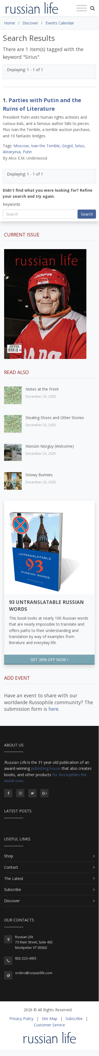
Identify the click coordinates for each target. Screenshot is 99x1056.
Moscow (21, 145)
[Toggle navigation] (82, 8)
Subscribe (12, 889)
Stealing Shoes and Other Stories (55, 417)
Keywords (11, 204)
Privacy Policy (21, 1018)
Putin (27, 151)
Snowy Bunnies (39, 474)
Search (87, 214)
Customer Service (49, 1024)
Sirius (79, 145)
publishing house (46, 768)
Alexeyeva (12, 151)
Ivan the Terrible (45, 145)
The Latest (13, 878)
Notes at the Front (42, 389)
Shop (8, 856)
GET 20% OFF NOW (48, 659)
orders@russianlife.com (33, 973)
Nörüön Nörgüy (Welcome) (50, 446)
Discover (12, 900)
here (53, 709)
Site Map (49, 1018)
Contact (11, 867)
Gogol (67, 145)
